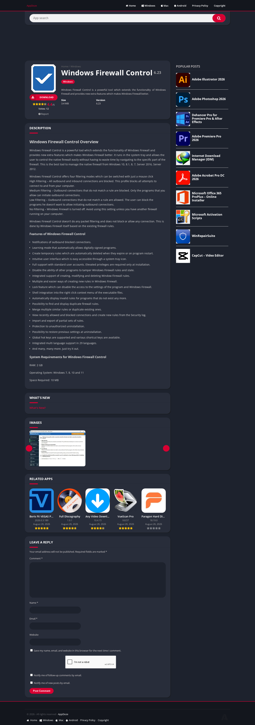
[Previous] (29, 448)
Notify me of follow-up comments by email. (58, 675)
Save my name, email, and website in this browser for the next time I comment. (77, 650)
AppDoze (63, 714)
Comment (36, 558)
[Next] (166, 448)
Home (132, 5)
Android (181, 5)
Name (33, 602)
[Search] (219, 18)
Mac (166, 5)
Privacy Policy (200, 5)
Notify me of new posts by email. (52, 683)
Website (33, 634)
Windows (149, 5)
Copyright (219, 5)
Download (47, 97)
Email (33, 618)
